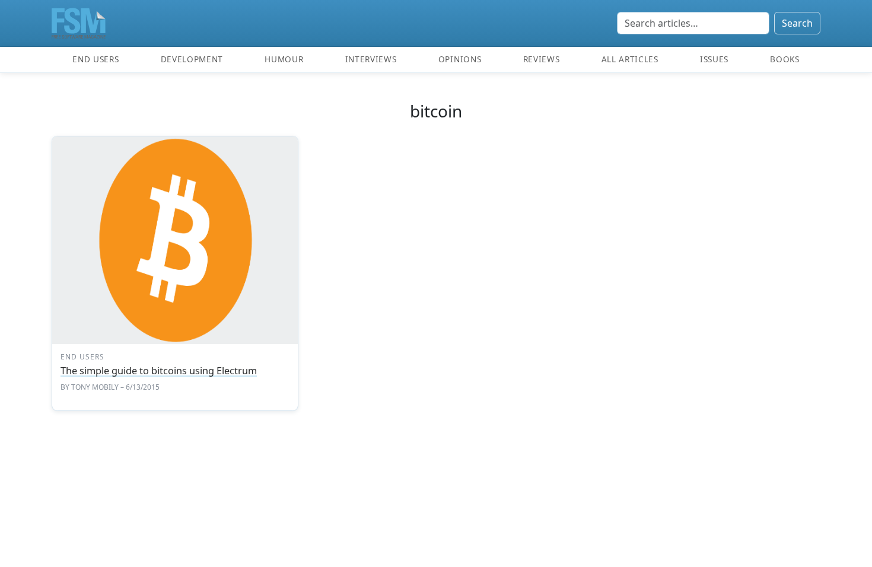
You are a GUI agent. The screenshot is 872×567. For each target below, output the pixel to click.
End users (95, 59)
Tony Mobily (95, 387)
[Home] (79, 23)
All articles (630, 59)
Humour (284, 59)
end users (82, 357)
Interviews (371, 59)
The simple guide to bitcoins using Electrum (159, 370)
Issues (714, 59)
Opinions (459, 59)
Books (784, 59)
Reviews (541, 59)
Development (192, 59)
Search (797, 23)
